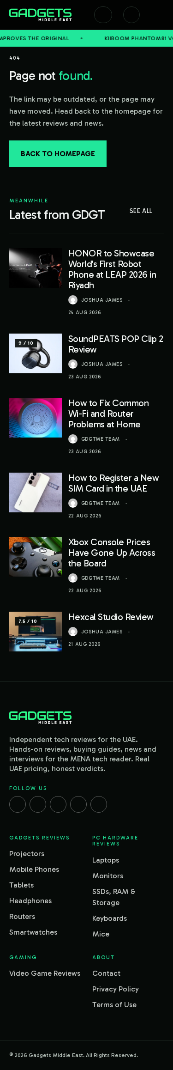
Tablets (21, 885)
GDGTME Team (100, 439)
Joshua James (102, 300)
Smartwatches (33, 932)
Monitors (107, 875)
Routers (22, 916)
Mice (100, 934)
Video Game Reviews (44, 973)
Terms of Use (114, 1004)
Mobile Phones (34, 869)
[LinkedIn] (78, 804)
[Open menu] (159, 14)
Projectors (26, 853)
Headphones (30, 900)
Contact (106, 973)
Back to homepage (58, 153)
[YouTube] (98, 804)
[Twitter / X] (58, 804)
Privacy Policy (115, 989)
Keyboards (109, 918)
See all (141, 210)
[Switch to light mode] (131, 14)
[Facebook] (17, 804)
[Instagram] (38, 804)
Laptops (105, 860)
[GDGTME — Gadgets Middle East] (40, 14)
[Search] (103, 14)
